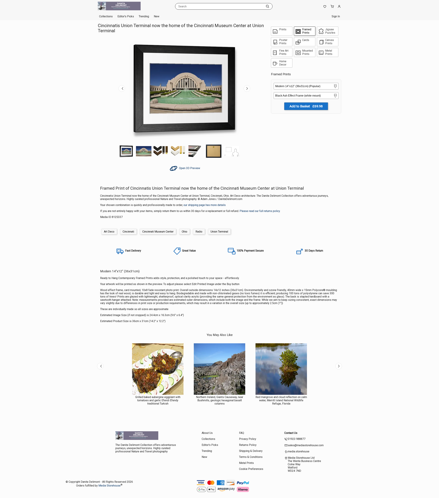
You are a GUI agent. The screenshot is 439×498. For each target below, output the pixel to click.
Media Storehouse (109, 485)
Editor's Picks (125, 16)
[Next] (247, 88)
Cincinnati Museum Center (158, 231)
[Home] (119, 9)
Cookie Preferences (251, 469)
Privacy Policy (247, 439)
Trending (144, 16)
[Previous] (121, 88)
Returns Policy (248, 445)
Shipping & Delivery (251, 451)
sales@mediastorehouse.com (306, 445)
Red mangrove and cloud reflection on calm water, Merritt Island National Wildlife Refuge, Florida (281, 400)
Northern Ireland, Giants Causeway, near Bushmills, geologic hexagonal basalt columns (219, 400)
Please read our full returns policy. (260, 211)
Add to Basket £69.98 (306, 106)
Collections (106, 16)
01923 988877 (296, 439)
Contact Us (290, 433)
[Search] (267, 6)
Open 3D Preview (189, 168)
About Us (207, 433)
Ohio (184, 231)
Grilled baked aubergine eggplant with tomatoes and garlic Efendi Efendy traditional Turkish (157, 400)
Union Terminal (219, 231)
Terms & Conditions (251, 457)
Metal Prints (246, 463)
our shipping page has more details (204, 205)
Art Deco (109, 231)
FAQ (241, 433)
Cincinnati (128, 231)
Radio (198, 231)
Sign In (336, 16)
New (156, 16)
